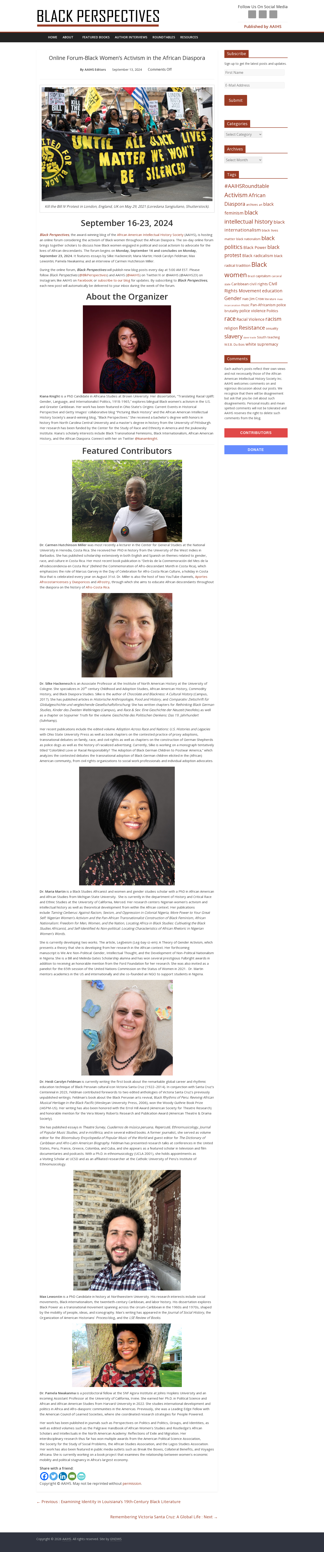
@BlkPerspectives (93, 275)
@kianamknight (146, 438)
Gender (232, 298)
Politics (272, 310)
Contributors (256, 433)
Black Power (254, 247)
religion (231, 328)
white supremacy (262, 344)
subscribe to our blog (114, 280)
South (261, 337)
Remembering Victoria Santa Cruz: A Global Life (164, 1516)
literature (270, 299)
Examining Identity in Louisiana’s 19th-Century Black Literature (108, 1501)
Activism (236, 195)
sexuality (272, 328)
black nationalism (248, 239)
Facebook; (85, 280)
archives (252, 204)
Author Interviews (131, 37)
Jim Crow (257, 298)
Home (52, 37)
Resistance (252, 327)
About (68, 37)
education (272, 291)
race (230, 318)
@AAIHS (133, 275)
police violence (252, 310)
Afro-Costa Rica (97, 587)
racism (273, 318)
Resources (189, 37)
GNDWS (116, 1539)
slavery (233, 336)
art (260, 205)
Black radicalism (257, 255)
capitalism (263, 276)
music (245, 305)
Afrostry (103, 582)
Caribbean (240, 284)
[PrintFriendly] (81, 1476)
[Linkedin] (63, 1476)
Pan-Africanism (263, 304)
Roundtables (164, 37)
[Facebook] (44, 1476)
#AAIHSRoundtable (246, 185)
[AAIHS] (103, 7)
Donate (256, 450)
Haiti (245, 299)
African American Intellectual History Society (150, 234)
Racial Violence (250, 319)
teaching (273, 337)
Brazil (251, 276)
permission (132, 1483)
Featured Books (96, 37)
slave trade (250, 337)
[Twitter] (53, 1476)
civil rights (259, 283)
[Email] (72, 1476)
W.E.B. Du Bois (234, 344)
